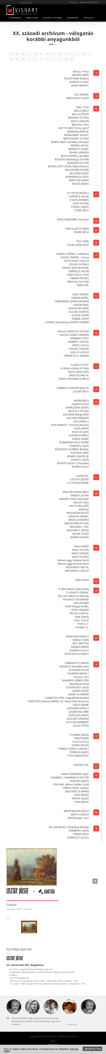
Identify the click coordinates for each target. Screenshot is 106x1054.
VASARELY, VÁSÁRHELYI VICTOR (70, 777)
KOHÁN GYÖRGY (79, 435)
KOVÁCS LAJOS (80, 459)
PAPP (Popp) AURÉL (77, 606)
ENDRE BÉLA (81, 232)
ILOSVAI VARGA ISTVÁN (74, 368)
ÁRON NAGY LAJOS (77, 98)
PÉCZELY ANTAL (79, 613)
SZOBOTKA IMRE (79, 711)
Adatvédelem (53, 1044)
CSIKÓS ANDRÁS (79, 200)
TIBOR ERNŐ (81, 738)
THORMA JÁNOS (79, 735)
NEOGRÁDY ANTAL (77, 567)
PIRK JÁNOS (82, 617)
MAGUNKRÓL (73, 17)
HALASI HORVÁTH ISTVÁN (73, 331)
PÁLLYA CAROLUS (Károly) (73, 596)
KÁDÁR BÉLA (81, 400)
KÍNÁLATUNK (32, 17)
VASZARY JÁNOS (79, 781)
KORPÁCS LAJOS (79, 446)
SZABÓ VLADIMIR (78, 694)
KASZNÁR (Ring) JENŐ (76, 414)
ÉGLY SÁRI (83, 241)
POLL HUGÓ (81, 620)
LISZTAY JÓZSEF (79, 479)
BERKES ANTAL (80, 145)
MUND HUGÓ (80, 533)
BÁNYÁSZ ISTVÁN (78, 117)
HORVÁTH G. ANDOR (76, 355)
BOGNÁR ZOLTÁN (78, 163)
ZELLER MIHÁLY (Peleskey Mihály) (69, 827)
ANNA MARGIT (80, 85)
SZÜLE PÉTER (81, 725)
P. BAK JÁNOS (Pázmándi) (73, 589)
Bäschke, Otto (80, 124)
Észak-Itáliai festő (78, 244)
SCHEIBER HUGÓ (79, 670)
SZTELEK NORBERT (77, 722)
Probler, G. (82, 627)
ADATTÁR (49, 892)
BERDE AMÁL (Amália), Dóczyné (70, 142)
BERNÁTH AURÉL (78, 149)
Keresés (75, 2)
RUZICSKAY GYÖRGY (77, 654)
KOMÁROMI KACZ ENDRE (74, 442)
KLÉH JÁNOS (81, 428)
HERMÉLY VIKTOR (78, 342)
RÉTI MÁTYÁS (81, 643)
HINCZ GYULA (80, 345)
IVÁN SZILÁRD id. (79, 375)
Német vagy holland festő (73, 560)
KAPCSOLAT (89, 17)
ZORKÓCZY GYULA (78, 837)
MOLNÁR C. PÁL (79, 526)
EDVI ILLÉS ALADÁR (77, 228)
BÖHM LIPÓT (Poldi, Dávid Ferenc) (68, 166)
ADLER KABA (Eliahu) (76, 78)
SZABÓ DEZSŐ (80, 691)
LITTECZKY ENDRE (78, 483)
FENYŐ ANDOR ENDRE (75, 268)
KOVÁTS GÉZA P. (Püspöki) (73, 463)
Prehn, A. (83, 624)
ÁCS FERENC (81, 94)
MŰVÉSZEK (16, 17)
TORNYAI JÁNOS (79, 752)
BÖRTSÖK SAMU (79, 180)
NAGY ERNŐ (81, 546)
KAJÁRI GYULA (80, 404)
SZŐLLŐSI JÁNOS (78, 715)
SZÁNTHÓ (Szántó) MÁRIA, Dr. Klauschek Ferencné (58, 701)
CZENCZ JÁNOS (80, 207)
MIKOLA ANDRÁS (78, 520)
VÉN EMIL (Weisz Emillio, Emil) (71, 784)
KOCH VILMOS (80, 432)
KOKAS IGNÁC (80, 439)
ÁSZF (53, 1041)
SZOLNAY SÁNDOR (78, 718)
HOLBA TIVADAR (79, 348)
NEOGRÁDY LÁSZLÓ (77, 570)
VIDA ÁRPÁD (81, 795)
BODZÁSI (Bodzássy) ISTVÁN (72, 159)
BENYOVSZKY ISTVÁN (76, 138)
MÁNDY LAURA (80, 495)
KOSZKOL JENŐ (80, 452)
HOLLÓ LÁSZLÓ (79, 352)
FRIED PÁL (83, 285)
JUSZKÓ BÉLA (81, 391)
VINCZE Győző (80, 798)
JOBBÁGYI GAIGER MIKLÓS (73, 388)
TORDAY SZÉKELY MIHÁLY (73, 748)
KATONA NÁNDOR (78, 418)
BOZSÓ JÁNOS (80, 183)
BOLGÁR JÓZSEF (79, 173)
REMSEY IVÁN (81, 640)
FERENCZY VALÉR (79, 271)
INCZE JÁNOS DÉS (78, 372)
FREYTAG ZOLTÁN (78, 281)
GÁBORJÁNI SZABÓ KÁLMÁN (72, 301)
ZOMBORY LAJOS (79, 830)
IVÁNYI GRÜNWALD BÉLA (74, 379)
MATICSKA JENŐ (79, 506)
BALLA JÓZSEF (80, 114)
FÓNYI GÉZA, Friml (78, 274)
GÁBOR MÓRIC (80, 298)
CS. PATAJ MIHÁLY (78, 193)
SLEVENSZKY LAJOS (77, 687)
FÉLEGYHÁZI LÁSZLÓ (76, 261)
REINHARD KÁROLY (77, 636)
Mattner (84, 509)
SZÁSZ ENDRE (81, 704)
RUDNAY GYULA (79, 650)
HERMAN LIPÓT (79, 338)
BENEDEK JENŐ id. (78, 131)
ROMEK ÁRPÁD (80, 647)
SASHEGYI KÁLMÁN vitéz (74, 666)
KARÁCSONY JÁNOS (77, 407)
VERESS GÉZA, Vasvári (76, 788)
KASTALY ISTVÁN (78, 411)
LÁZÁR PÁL (82, 476)
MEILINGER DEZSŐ (77, 513)
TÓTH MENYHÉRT (78, 755)
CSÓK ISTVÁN (81, 203)
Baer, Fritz (82, 107)
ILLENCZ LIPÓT (80, 365)
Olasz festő (82, 580)
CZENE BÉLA (81, 210)
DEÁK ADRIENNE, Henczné (73, 219)
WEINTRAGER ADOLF (76, 811)
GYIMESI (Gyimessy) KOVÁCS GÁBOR (67, 322)
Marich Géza (81, 502)
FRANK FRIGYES (79, 278)
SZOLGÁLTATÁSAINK (52, 17)
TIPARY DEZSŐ (80, 745)
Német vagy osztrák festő (73, 563)
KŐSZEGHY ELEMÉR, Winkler (72, 449)
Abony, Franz (81, 71)
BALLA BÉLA (81, 110)
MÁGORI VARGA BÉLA (76, 492)
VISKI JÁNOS (81, 802)
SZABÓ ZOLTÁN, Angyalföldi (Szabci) (67, 698)
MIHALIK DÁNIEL (79, 516)
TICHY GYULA (80, 741)
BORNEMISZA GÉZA (77, 177)
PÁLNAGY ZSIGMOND (76, 599)
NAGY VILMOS (80, 557)
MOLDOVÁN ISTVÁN (77, 523)
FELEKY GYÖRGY (79, 264)
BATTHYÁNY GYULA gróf (74, 128)
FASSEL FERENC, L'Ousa (75, 257)
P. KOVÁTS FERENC (77, 592)
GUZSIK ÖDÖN (80, 315)
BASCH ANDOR (80, 121)
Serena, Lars (81, 677)
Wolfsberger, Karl (78, 818)
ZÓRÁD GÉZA (81, 834)
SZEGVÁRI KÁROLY (78, 708)
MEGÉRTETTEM (93, 1048)
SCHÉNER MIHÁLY (78, 673)
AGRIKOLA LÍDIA (79, 82)
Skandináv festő (79, 684)
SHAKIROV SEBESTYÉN (75, 680)
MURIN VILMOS (79, 537)
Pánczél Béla (81, 603)
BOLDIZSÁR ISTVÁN (77, 170)
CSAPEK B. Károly (78, 196)
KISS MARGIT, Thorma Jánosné (70, 425)
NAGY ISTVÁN (80, 550)
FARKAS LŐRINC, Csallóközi (72, 254)
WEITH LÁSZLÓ (80, 814)
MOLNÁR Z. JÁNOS (78, 530)
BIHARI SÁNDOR (79, 152)
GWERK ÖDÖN (80, 318)
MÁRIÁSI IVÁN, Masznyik (74, 499)
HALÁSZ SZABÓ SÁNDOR (74, 335)
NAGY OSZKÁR (80, 553)
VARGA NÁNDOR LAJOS (75, 774)
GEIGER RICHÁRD (78, 308)
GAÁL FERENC (80, 294)
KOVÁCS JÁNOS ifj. (78, 456)
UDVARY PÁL (81, 765)
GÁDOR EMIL (81, 305)
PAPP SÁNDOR (80, 610)
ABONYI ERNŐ (80, 75)
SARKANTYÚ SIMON (77, 663)
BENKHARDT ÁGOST (76, 135)
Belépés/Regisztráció (90, 2)
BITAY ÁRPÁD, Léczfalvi (75, 156)
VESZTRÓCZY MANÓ (77, 791)
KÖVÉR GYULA (80, 466)
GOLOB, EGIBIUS (79, 311)
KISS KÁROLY (81, 421)
